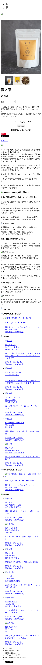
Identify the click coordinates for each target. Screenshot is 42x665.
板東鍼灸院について (13, 650)
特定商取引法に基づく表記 (15, 657)
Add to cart (21, 126)
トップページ (10, 648)
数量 (2, 102)
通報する (4, 141)
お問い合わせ (10, 653)
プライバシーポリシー (13, 655)
